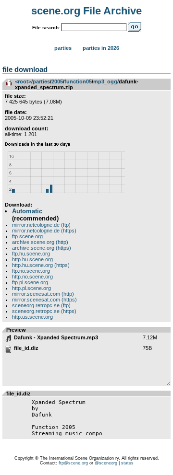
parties (41, 81)
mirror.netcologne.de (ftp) (41, 225)
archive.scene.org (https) (41, 248)
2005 (57, 81)
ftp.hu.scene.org (31, 253)
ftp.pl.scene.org (30, 282)
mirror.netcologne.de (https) (44, 230)
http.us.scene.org (32, 317)
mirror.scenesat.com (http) (43, 294)
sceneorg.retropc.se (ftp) (41, 305)
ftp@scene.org (73, 463)
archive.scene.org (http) (40, 242)
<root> (23, 81)
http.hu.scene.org (32, 259)
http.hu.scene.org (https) (41, 265)
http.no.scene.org (32, 276)
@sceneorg (106, 463)
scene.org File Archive (86, 11)
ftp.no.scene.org (31, 271)
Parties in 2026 (101, 48)
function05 (78, 81)
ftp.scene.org (27, 236)
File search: (46, 27)
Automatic (27, 211)
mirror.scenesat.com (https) (44, 299)
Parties (63, 48)
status (127, 463)
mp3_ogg (105, 81)
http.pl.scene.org (31, 288)
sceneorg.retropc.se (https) (44, 311)
